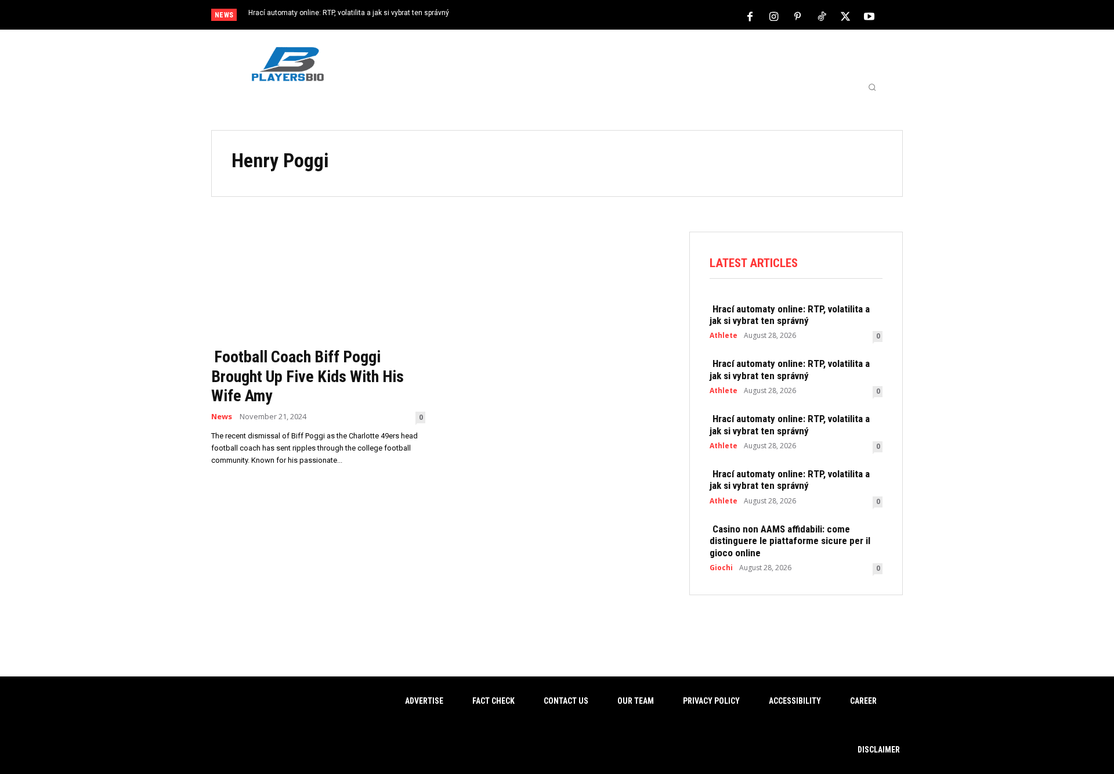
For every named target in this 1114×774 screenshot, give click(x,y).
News (221, 416)
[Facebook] (750, 15)
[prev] (577, 16)
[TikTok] (821, 15)
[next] (595, 16)
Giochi (721, 567)
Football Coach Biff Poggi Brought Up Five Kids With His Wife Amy (307, 376)
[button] (872, 87)
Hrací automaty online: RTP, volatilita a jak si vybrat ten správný (348, 13)
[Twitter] (845, 15)
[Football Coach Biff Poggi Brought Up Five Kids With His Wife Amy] (318, 286)
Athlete (723, 335)
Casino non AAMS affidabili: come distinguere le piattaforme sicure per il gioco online (790, 541)
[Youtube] (869, 15)
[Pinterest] (797, 15)
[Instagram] (774, 15)
